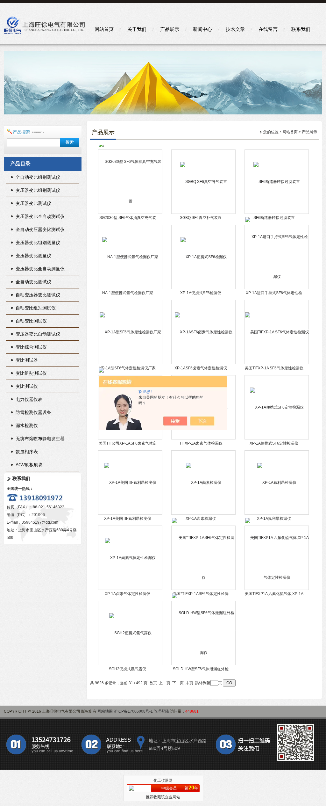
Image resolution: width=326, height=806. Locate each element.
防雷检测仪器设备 (33, 412)
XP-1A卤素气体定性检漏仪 (127, 594)
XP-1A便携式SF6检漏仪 (200, 293)
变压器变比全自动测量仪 (40, 268)
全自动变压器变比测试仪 (40, 229)
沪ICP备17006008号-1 (133, 711)
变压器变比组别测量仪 (38, 242)
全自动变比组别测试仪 (38, 177)
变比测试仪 (27, 386)
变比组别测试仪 (31, 373)
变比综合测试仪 (31, 347)
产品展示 (169, 29)
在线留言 (268, 29)
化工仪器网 (163, 780)
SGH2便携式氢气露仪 (127, 669)
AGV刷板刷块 (29, 464)
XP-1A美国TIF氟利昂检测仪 (127, 518)
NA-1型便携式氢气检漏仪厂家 (127, 293)
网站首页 (104, 29)
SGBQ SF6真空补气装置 (201, 217)
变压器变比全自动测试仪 (40, 216)
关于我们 (136, 29)
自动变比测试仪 (31, 320)
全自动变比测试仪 (33, 281)
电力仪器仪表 (29, 399)
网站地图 (105, 711)
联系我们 (300, 29)
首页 (153, 683)
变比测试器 (27, 360)
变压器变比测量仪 (33, 255)
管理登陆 (161, 711)
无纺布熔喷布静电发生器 (40, 438)
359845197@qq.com (40, 522)
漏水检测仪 (27, 425)
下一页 (178, 683)
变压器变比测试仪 (33, 203)
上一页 (164, 683)
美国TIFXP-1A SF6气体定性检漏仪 (274, 368)
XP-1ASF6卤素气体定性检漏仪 (200, 368)
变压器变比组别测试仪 (38, 190)
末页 (189, 683)
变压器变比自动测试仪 (38, 334)
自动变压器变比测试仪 (38, 294)
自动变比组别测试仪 (36, 307)
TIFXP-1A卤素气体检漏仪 (201, 443)
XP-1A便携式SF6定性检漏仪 (274, 443)
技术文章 (235, 29)
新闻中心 (202, 29)
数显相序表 (27, 451)
